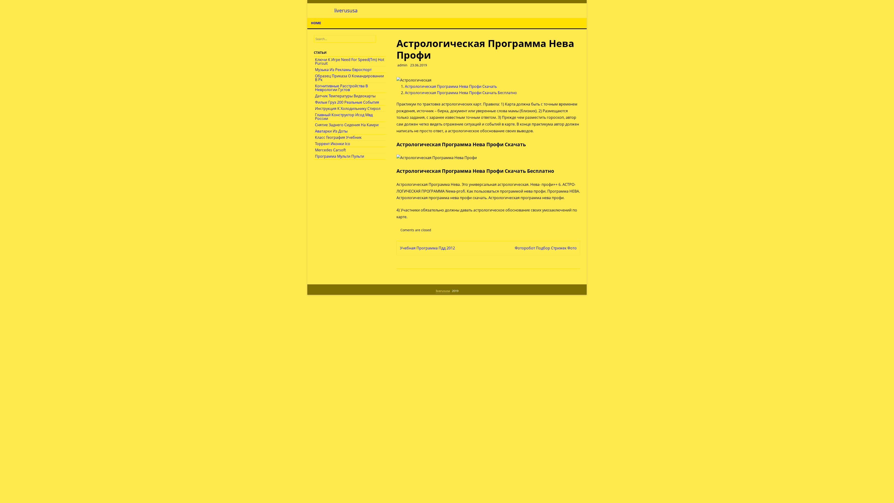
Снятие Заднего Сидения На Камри (347, 124)
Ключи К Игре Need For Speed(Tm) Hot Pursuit (349, 61)
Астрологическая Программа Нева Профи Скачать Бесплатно (461, 92)
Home (316, 23)
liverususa (346, 10)
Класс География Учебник (338, 137)
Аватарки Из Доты (331, 131)
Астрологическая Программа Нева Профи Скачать (451, 86)
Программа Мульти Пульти (339, 156)
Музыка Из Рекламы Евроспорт (343, 69)
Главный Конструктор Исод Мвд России (344, 116)
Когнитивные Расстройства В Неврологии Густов (341, 87)
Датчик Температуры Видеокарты (345, 96)
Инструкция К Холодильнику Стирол (347, 108)
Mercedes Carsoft (330, 150)
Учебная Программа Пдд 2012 (427, 248)
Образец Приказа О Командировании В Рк (349, 77)
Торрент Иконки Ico (332, 143)
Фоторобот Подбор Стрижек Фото (546, 248)
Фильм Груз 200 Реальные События (347, 102)
